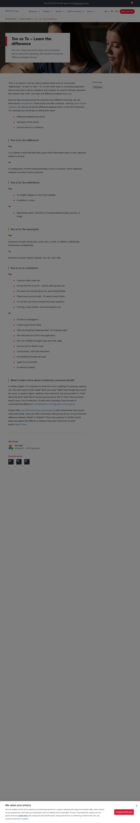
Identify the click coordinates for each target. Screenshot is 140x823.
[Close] (136, 805)
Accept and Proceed (124, 812)
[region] (70, 812)
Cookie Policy (23, 816)
